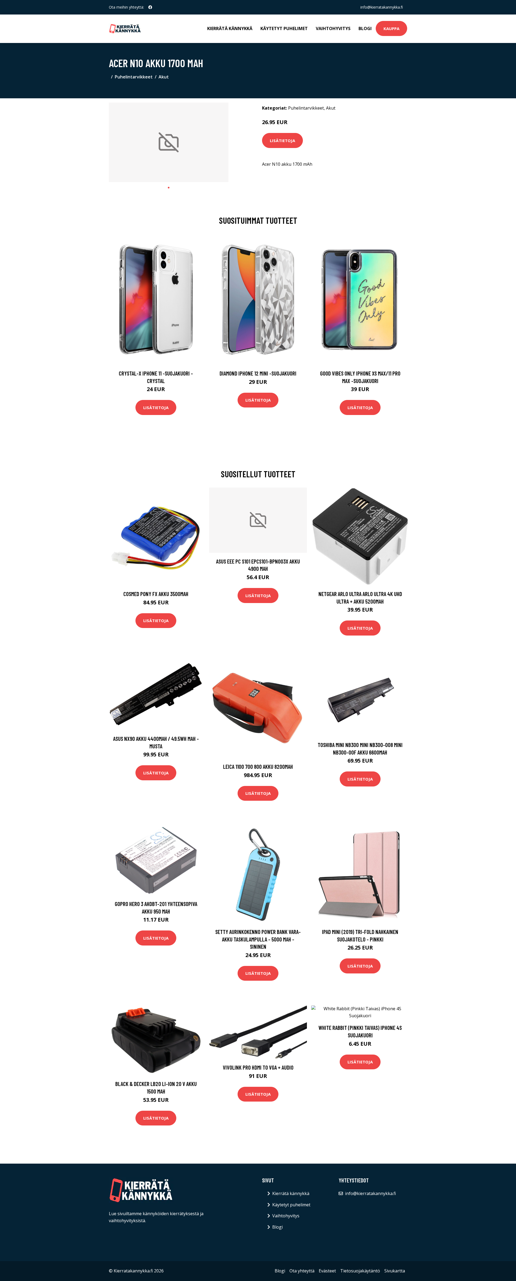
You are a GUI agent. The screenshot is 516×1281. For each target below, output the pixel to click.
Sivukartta (394, 1271)
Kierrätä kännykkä (229, 28)
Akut (164, 77)
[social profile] (150, 7)
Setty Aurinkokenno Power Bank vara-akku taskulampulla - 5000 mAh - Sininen (258, 939)
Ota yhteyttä (301, 1271)
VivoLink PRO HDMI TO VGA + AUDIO (258, 1067)
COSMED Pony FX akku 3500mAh (155, 593)
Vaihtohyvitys (333, 28)
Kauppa (391, 28)
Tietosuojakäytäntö (360, 1271)
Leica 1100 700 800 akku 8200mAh (258, 766)
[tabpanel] (168, 142)
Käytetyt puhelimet (284, 28)
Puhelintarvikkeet (134, 77)
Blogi (365, 28)
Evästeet (327, 1271)
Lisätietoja (282, 140)
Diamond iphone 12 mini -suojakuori (258, 373)
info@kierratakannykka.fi (381, 7)
